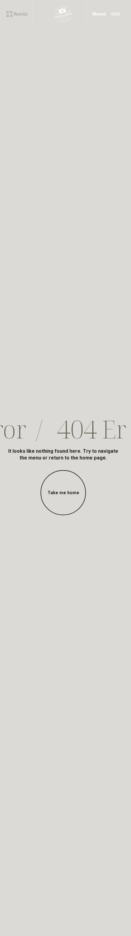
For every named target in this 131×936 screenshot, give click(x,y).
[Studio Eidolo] (63, 14)
